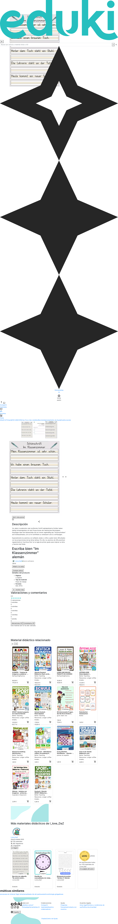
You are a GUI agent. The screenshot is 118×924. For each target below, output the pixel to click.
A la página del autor (87, 869)
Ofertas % (23, 420)
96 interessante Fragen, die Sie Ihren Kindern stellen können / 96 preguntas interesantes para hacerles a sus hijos (65, 713)
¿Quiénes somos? (27, 905)
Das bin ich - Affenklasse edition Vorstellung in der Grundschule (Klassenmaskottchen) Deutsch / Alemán (43, 752)
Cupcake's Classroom (19, 795)
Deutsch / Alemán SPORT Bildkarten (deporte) (41, 792)
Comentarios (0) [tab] (29, 623)
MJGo (81, 715)
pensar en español (63, 755)
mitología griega (53, 894)
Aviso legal (83, 905)
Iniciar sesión (15, 637)
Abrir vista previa (18, 517)
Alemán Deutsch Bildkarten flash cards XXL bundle (42, 673)
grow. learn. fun (62, 715)
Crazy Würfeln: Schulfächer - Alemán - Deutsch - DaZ (65, 752)
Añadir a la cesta (18, 566)
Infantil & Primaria (5, 420)
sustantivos (44, 894)
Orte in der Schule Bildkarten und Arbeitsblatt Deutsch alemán (86, 752)
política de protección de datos (35, 635)
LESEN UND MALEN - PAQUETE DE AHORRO (64, 673)
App (27, 907)
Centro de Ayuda (55, 420)
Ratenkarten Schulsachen (83, 713)
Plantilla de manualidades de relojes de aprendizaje (43, 877)
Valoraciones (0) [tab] (16, 623)
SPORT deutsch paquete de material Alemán (20, 713)
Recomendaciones (44, 420)
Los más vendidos (32, 420)
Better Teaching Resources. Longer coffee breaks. (43, 678)
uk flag (16, 894)
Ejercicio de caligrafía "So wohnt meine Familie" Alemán (19, 877)
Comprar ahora (18, 570)
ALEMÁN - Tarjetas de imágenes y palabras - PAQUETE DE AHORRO (20, 673)
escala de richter (8, 894)
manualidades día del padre (32, 894)
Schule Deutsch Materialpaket (40, 713)
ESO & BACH (15, 420)
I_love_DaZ (18, 561)
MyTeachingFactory (18, 676)
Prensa (24, 907)
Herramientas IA (34, 907)
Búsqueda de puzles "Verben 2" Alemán (64, 877)
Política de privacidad (89, 907)
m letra (20, 894)
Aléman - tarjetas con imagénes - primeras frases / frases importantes (19, 792)
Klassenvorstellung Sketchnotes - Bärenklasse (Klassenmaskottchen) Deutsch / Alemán (20, 752)
